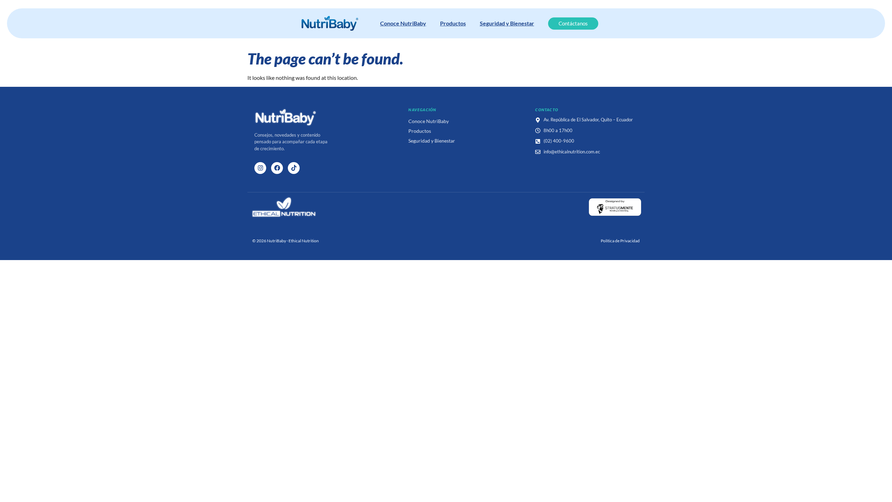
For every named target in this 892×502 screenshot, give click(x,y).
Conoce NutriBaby (403, 23)
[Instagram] (260, 168)
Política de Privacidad (620, 240)
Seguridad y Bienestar (507, 23)
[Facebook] (277, 168)
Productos (453, 23)
